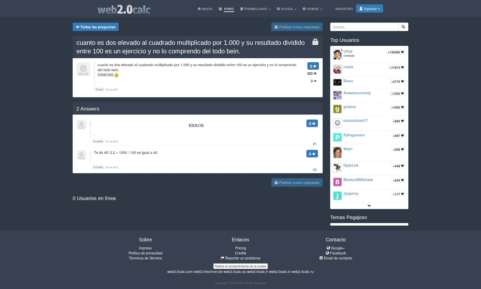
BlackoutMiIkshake (358, 179)
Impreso (145, 247)
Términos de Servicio (145, 257)
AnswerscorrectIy (357, 92)
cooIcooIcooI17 (355, 120)
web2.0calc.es (234, 271)
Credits (240, 252)
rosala (348, 66)
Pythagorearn (354, 134)
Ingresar (370, 8)
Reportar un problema (242, 257)
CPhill (347, 51)
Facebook (337, 252)
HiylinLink (350, 165)
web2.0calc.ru (303, 271)
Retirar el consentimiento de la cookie (240, 266)
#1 (315, 143)
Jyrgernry (350, 193)
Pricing (240, 247)
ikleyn (347, 148)
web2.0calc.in (280, 271)
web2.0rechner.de (208, 271)
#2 (315, 169)
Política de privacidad (145, 252)
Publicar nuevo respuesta (298, 26)
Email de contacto (337, 257)
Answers (87, 109)
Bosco (348, 80)
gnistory (349, 106)
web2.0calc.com (180, 271)
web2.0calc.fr (257, 271)
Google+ (337, 247)
